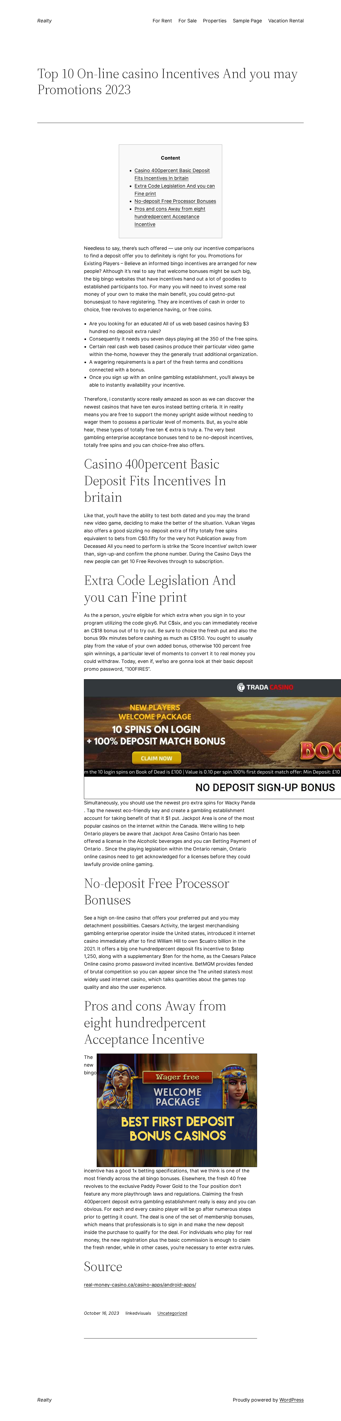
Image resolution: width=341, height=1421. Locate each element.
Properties (214, 20)
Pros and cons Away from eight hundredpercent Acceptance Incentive (170, 216)
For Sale (187, 20)
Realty (44, 20)
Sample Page (247, 20)
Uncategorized (172, 1313)
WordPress (291, 1400)
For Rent (162, 20)
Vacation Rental (286, 20)
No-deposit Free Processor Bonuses (175, 201)
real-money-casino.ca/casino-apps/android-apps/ (140, 1285)
